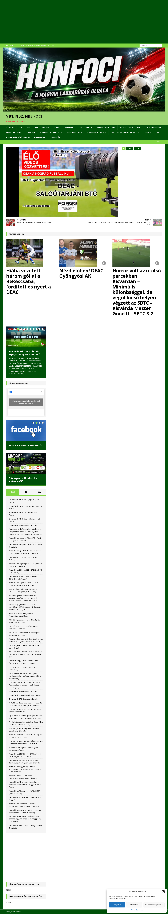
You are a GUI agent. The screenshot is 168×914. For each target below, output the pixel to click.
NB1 (20, 128)
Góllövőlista (86, 128)
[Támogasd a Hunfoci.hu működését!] (26, 463)
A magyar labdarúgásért (51, 133)
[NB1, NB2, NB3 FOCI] (84, 110)
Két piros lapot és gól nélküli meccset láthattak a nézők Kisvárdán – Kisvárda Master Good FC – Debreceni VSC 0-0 (23, 598)
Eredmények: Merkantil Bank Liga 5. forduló (25, 695)
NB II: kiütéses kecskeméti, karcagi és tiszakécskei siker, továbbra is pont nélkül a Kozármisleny (25, 676)
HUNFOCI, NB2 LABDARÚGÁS (26, 445)
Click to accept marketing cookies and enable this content (62, 182)
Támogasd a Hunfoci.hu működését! (23, 480)
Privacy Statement (137, 910)
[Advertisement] (71, 25)
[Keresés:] (151, 45)
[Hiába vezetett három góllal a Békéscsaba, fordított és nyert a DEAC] (30, 253)
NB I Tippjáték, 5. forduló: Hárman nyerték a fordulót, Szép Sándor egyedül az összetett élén (25, 654)
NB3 (36, 128)
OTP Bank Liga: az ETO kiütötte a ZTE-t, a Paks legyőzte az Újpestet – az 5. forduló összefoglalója (24, 685)
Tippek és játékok (151, 133)
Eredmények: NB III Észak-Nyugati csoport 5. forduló (24, 353)
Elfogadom (117, 905)
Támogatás (54, 137)
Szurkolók (30, 133)
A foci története (13, 133)
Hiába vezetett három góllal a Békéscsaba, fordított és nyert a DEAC (28, 281)
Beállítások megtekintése (154, 905)
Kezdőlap (10, 128)
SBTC (137, 149)
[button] (163, 892)
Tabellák (69, 128)
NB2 (28, 128)
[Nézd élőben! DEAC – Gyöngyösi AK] (84, 253)
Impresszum (39, 137)
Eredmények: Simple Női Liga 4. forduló (23, 525)
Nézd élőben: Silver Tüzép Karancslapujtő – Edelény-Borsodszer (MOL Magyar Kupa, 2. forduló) (25, 784)
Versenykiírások (154, 128)
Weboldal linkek (74, 133)
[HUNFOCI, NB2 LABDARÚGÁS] (26, 430)
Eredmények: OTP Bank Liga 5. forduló (23, 699)
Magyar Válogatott (106, 128)
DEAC (130, 149)
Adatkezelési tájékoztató (18, 137)
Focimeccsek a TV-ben (96, 133)
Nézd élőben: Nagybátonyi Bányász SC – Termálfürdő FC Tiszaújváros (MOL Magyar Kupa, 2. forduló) (25, 769)
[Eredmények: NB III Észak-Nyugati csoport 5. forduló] (26, 336)
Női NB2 (57, 128)
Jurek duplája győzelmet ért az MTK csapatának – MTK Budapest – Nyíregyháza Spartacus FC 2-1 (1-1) (25, 607)
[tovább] (21, 374)
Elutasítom (134, 905)
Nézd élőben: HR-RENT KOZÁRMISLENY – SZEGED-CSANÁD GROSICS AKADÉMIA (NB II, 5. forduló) (25, 819)
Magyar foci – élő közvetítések (125, 133)
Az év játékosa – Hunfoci (131, 128)
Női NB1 (45, 128)
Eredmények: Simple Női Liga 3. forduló (23, 691)
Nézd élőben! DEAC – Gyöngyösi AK (83, 273)
